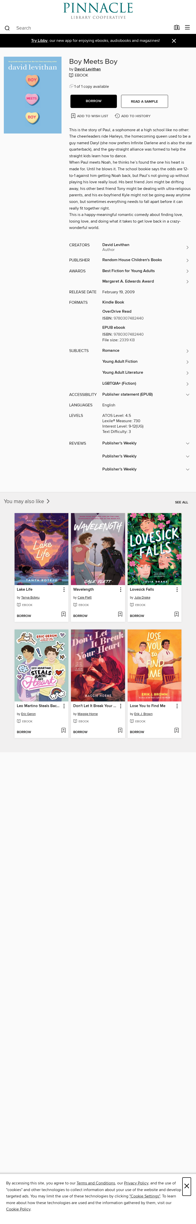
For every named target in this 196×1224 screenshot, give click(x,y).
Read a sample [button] (144, 101)
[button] (93, 101)
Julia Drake (142, 598)
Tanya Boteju (30, 598)
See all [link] (181, 502)
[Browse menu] (187, 27)
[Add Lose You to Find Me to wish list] (176, 731)
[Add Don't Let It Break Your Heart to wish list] (120, 731)
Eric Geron (28, 714)
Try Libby (39, 40)
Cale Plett (85, 598)
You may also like (24, 501)
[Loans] (177, 28)
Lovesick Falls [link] (142, 589)
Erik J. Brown (143, 714)
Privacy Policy (136, 1183)
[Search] (7, 28)
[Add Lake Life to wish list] (63, 614)
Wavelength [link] (83, 589)
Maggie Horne (88, 714)
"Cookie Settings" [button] (144, 1196)
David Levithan (88, 69)
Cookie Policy (18, 1209)
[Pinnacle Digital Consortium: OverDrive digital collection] (98, 11)
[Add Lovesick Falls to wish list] (176, 614)
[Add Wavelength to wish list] (120, 614)
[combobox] (87, 28)
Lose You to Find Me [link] (147, 706)
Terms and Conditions (96, 1183)
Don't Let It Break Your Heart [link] (95, 706)
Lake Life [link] (24, 589)
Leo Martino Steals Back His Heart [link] (39, 706)
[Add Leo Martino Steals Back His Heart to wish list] (63, 731)
